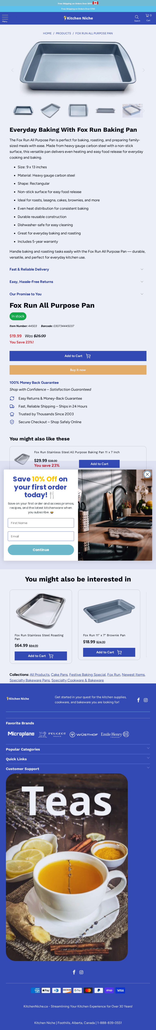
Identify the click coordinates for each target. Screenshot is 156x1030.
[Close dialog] (147, 474)
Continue (41, 549)
